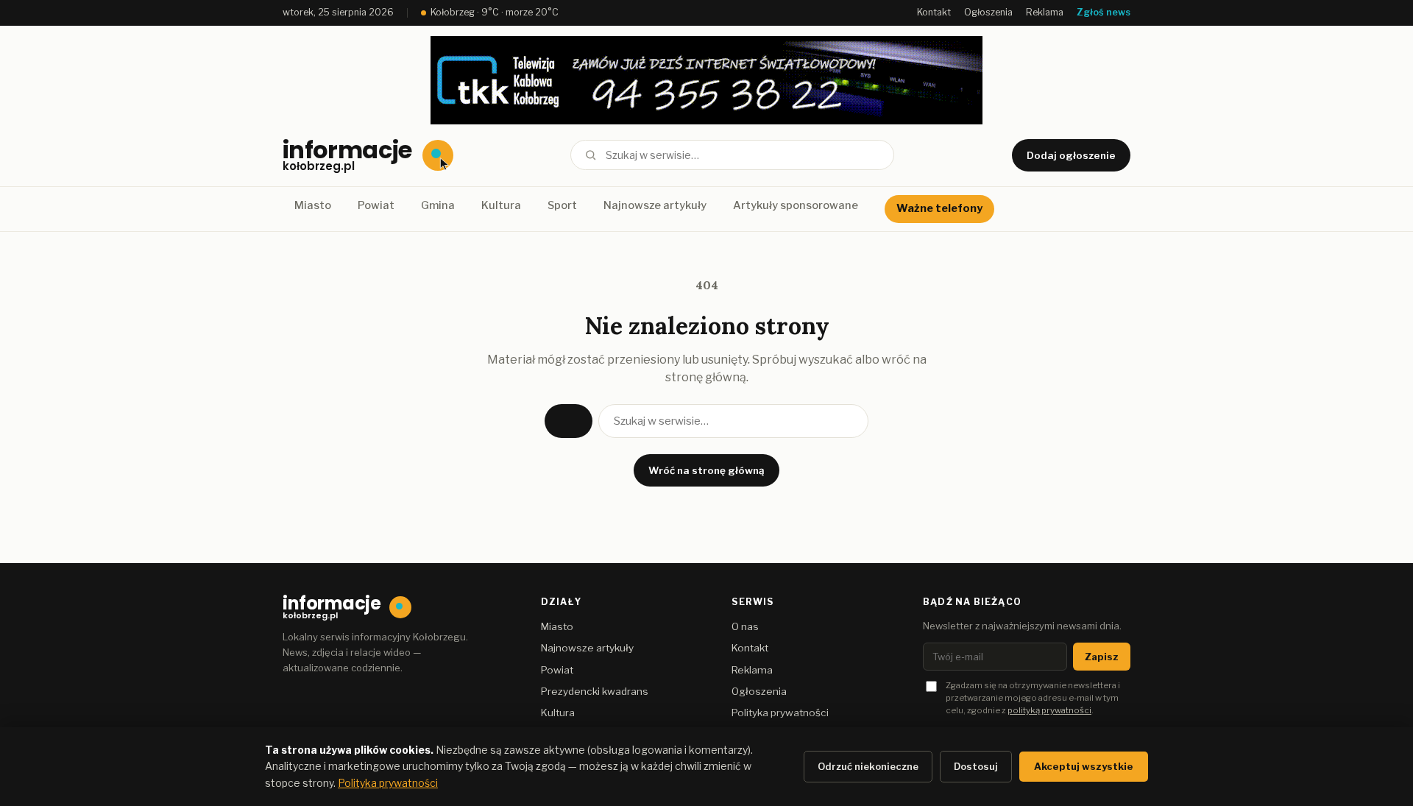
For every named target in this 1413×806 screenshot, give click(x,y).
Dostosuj (976, 766)
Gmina (438, 205)
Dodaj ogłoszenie (1071, 155)
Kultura (501, 205)
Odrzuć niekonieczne (868, 766)
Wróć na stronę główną (706, 470)
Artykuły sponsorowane (795, 205)
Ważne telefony (939, 208)
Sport (562, 205)
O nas (745, 626)
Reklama (1044, 12)
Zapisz (1102, 656)
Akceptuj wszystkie (1083, 766)
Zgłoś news (1103, 12)
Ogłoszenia (988, 12)
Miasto (312, 205)
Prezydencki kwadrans (594, 691)
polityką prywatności (1049, 710)
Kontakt (934, 12)
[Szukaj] (590, 155)
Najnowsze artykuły (654, 205)
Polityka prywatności (780, 712)
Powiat (376, 205)
